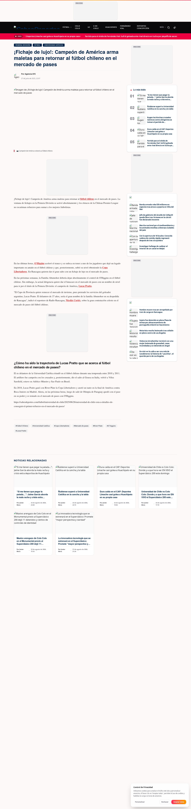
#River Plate (97, 426)
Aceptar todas (178, 802)
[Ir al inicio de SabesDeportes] (37, 27)
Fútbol (37, 45)
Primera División (22, 45)
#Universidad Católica (41, 426)
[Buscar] (168, 27)
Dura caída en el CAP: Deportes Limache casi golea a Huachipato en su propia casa (116, 494)
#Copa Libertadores (61, 426)
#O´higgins (111, 426)
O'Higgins (39, 263)
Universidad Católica (53, 45)
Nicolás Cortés (73, 300)
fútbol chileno (87, 199)
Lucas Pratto (85, 286)
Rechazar (164, 802)
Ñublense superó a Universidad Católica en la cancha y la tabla (73, 493)
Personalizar (140, 802)
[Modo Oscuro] (174, 27)
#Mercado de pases (81, 426)
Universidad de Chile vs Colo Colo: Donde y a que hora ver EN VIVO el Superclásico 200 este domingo (157, 496)
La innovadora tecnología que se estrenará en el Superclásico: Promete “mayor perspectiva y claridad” (74, 542)
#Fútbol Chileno (22, 426)
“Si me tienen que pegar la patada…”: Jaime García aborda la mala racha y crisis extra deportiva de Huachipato (32, 496)
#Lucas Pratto (21, 431)
